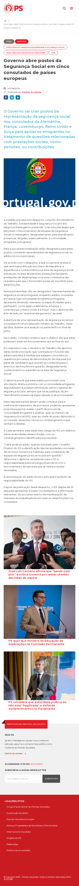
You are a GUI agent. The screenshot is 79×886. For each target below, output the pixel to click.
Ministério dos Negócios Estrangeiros (26, 53)
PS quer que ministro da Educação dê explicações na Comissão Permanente (36, 642)
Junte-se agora (13, 753)
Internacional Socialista (19, 831)
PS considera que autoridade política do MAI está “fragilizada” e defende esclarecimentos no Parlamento (37, 705)
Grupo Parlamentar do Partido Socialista (28, 806)
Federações (12, 844)
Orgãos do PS (14, 838)
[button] (64, 8)
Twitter (12, 97)
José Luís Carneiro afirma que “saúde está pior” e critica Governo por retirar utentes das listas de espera (39, 574)
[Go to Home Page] (5, 21)
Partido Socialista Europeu (21, 819)
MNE (53, 53)
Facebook (6, 97)
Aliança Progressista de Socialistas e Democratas (32, 825)
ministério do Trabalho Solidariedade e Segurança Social (35, 47)
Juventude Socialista (17, 813)
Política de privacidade (18, 850)
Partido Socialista (31, 92)
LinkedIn (18, 97)
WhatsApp (36, 764)
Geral (9, 41)
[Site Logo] (14, 8)
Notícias (21, 41)
